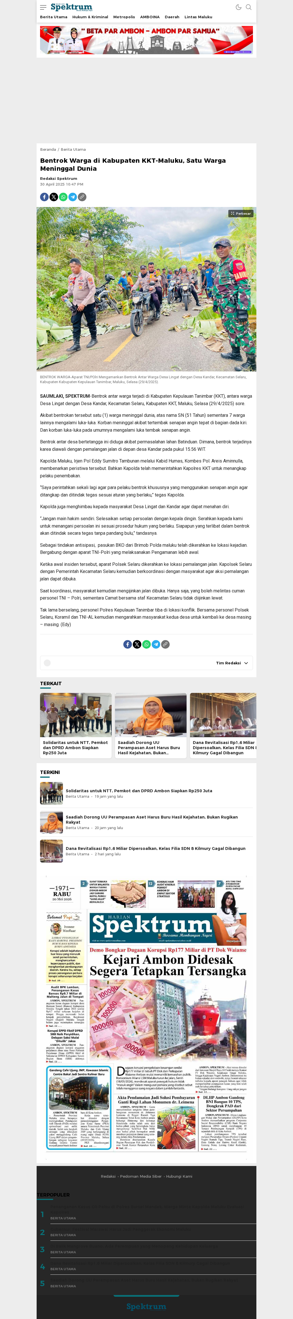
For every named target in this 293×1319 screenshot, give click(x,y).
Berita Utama (73, 149)
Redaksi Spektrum (58, 178)
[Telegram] (72, 197)
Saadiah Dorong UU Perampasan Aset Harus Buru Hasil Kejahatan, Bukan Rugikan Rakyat (149, 750)
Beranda (48, 149)
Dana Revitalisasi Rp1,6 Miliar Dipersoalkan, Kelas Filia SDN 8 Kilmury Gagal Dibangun (225, 747)
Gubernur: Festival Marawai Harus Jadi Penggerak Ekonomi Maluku (120, 1229)
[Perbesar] (146, 368)
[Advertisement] (146, 100)
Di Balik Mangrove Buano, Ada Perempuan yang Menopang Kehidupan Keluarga (134, 1246)
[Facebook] (44, 197)
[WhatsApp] (63, 197)
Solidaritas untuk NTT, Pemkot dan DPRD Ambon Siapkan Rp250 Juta (75, 747)
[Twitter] (54, 197)
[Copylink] (82, 197)
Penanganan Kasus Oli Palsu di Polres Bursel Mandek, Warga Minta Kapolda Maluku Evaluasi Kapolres (147, 1210)
